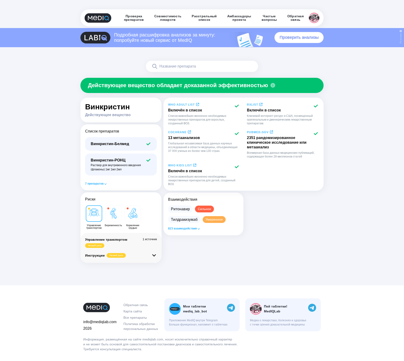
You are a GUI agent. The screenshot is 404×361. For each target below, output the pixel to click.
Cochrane (177, 132)
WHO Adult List (181, 104)
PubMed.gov (257, 132)
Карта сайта (132, 311)
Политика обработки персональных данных (140, 326)
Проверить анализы (299, 37)
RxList (252, 104)
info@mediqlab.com (99, 322)
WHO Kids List (180, 165)
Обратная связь (135, 305)
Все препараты (135, 317)
